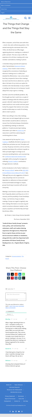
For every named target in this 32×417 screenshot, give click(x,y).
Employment (7, 401)
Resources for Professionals (14, 389)
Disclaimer (21, 396)
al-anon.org (20, 130)
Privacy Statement (10, 396)
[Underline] (11, 299)
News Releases (19, 385)
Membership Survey (16, 392)
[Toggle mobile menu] (29, 18)
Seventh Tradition (13, 161)
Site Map (25, 401)
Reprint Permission (10, 398)
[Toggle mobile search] (25, 18)
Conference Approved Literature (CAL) (15, 156)
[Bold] (7, 299)
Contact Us (17, 401)
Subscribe (21, 398)
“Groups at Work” (9, 170)
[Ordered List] (13, 299)
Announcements (16, 256)
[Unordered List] (15, 299)
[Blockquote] (17, 299)
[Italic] (9, 299)
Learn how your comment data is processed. (14, 306)
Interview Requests (14, 387)
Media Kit (8, 385)
